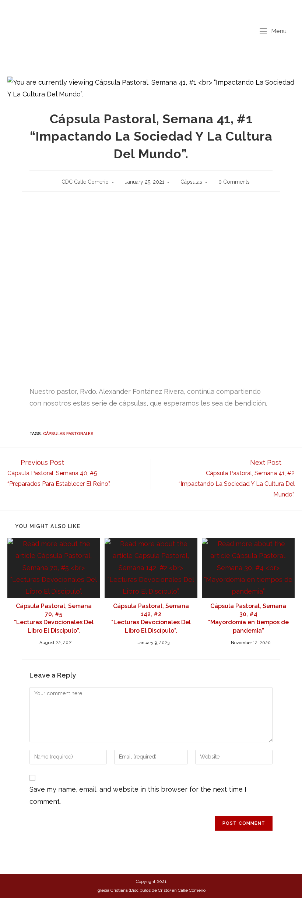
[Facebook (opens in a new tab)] (146, 10)
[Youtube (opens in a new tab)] (157, 10)
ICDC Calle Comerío (84, 182)
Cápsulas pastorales (68, 433)
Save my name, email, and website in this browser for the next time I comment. (137, 795)
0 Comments (234, 182)
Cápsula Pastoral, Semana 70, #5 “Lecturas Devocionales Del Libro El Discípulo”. (54, 618)
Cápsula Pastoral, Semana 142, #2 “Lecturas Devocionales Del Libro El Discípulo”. (151, 618)
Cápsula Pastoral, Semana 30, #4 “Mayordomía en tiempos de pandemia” (248, 618)
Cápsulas (191, 182)
